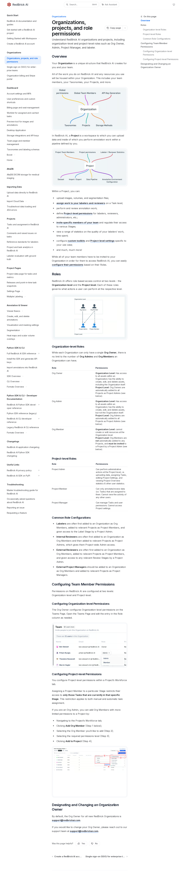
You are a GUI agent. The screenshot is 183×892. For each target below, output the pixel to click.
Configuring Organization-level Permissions (158, 53)
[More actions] (125, 28)
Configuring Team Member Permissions (154, 45)
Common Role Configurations (156, 38)
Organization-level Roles (154, 29)
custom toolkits (76, 240)
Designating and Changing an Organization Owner (156, 65)
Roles (143, 25)
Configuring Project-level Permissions (160, 59)
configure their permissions (67, 264)
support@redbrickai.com (66, 820)
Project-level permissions (78, 213)
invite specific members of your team (77, 222)
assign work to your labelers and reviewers (80, 203)
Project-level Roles (152, 34)
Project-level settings (102, 240)
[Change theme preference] (174, 4)
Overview (145, 20)
